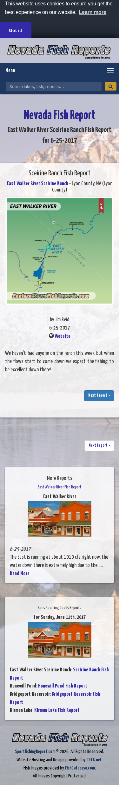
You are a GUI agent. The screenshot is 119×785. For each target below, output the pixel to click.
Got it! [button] (16, 30)
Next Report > (99, 395)
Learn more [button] (92, 12)
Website (62, 336)
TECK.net (94, 759)
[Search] (110, 86)
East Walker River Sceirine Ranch (37, 183)
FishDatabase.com (80, 768)
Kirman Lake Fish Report (57, 710)
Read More (20, 573)
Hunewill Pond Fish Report (62, 686)
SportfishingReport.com (35, 751)
